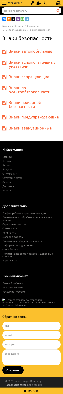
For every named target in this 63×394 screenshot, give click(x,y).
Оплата (6, 181)
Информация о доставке (17, 245)
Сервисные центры (14, 224)
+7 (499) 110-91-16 (45, 3)
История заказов (12, 287)
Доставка (8, 186)
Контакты (8, 190)
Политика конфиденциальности (22, 240)
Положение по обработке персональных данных (27, 218)
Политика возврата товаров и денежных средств (27, 255)
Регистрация (39, 3)
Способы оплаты (12, 249)
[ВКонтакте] (4, 19)
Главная (7, 156)
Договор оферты (12, 236)
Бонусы (7, 169)
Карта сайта (9, 260)
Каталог (7, 160)
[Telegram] (27, 19)
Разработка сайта (15, 384)
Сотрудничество (12, 177)
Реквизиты (9, 232)
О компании (9, 173)
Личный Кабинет (12, 283)
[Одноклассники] (9, 19)
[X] (13, 19)
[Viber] (18, 19)
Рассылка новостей (14, 291)
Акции (6, 165)
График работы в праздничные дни (24, 213)
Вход (32, 3)
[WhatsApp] (22, 19)
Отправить (13, 370)
